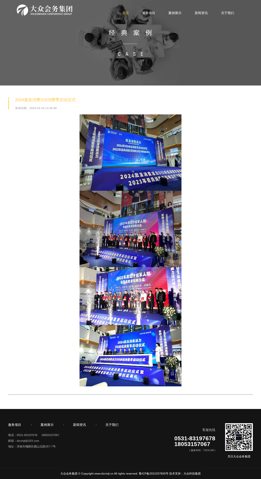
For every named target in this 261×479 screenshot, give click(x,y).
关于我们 (227, 13)
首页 (125, 13)
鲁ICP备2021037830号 (153, 473)
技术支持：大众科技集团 (185, 473)
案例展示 (174, 13)
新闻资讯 (201, 13)
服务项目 (148, 13)
